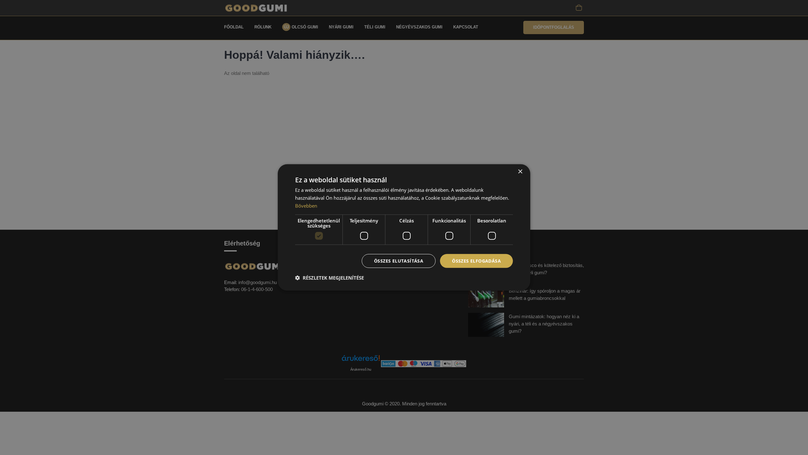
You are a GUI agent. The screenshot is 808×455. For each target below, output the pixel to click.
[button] (329, 277)
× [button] (520, 171)
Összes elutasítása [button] (398, 261)
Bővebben (306, 206)
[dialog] (404, 227)
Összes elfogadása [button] (476, 261)
